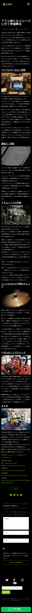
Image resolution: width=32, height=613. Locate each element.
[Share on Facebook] (11, 495)
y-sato (13, 29)
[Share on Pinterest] (21, 495)
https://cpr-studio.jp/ (11, 463)
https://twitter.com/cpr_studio (16, 465)
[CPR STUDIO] (7, 5)
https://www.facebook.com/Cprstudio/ (13, 470)
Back (16, 488)
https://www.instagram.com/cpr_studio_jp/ (14, 475)
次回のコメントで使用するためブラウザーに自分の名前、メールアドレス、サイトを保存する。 (15, 555)
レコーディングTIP (22, 29)
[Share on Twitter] (14, 495)
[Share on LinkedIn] (17, 495)
